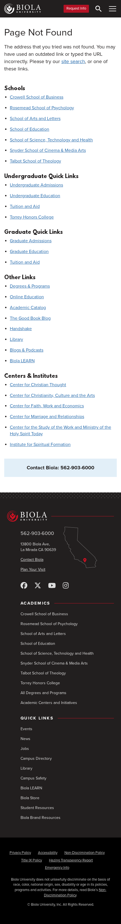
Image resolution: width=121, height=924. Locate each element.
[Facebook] (24, 586)
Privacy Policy (20, 852)
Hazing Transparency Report (71, 860)
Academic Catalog (28, 307)
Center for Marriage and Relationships (47, 416)
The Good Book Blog (30, 318)
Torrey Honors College (32, 217)
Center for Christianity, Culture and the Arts (52, 395)
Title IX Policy (31, 860)
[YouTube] (52, 586)
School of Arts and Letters (35, 118)
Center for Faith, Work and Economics (47, 406)
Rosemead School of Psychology (42, 108)
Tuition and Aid (25, 206)
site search (73, 61)
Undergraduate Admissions (36, 185)
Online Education (27, 297)
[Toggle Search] (98, 8)
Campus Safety (33, 778)
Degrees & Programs (30, 286)
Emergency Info (57, 867)
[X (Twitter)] (37, 586)
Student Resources (37, 807)
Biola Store (30, 798)
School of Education (29, 129)
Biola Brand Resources (40, 817)
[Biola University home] (22, 9)
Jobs (25, 748)
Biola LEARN (22, 361)
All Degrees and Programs (43, 692)
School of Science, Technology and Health (51, 140)
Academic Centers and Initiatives (49, 702)
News (25, 738)
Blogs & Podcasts (26, 350)
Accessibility (47, 852)
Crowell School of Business (36, 97)
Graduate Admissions (30, 241)
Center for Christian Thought (38, 385)
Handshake (21, 329)
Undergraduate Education (35, 196)
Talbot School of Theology (35, 161)
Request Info (76, 8)
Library (16, 339)
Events (26, 729)
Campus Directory (36, 758)
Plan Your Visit (33, 569)
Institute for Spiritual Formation (40, 444)
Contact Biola (32, 559)
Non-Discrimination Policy (84, 852)
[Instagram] (66, 586)
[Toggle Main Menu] (112, 8)
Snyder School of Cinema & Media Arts (48, 150)
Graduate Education (29, 251)
